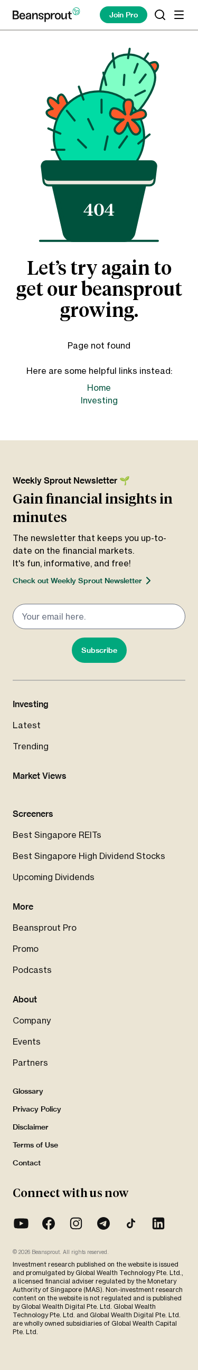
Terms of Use (35, 1145)
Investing (99, 400)
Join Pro (123, 15)
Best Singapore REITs (57, 834)
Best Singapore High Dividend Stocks (89, 856)
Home (99, 387)
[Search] (160, 14)
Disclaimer (31, 1127)
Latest (27, 725)
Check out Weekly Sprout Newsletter (77, 580)
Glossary (28, 1091)
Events (27, 1041)
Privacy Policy (37, 1109)
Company (32, 1020)
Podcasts (32, 969)
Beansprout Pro (45, 927)
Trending (31, 746)
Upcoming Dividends (54, 877)
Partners (30, 1062)
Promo (26, 948)
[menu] (179, 14)
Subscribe (99, 650)
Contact (27, 1163)
